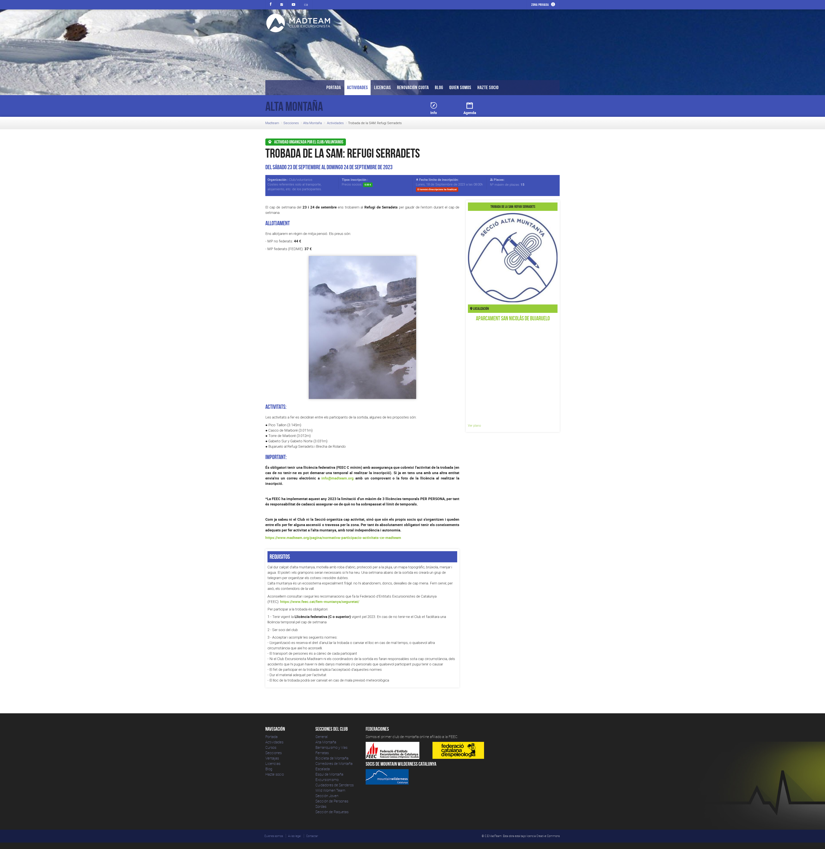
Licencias (382, 87)
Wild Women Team (330, 790)
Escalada (322, 768)
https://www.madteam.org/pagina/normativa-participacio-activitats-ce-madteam (333, 537)
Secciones (291, 123)
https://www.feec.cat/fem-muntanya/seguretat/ (319, 601)
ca (306, 4)
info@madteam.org (337, 478)
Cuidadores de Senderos (334, 784)
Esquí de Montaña (329, 774)
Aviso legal (294, 836)
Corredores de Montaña (334, 763)
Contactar (312, 836)
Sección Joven (326, 795)
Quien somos (460, 87)
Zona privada (540, 4)
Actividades (357, 87)
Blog (439, 87)
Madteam (272, 123)
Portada (333, 87)
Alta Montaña (312, 123)
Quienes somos (273, 836)
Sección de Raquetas (331, 811)
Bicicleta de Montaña (331, 758)
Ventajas (272, 758)
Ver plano (474, 426)
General (321, 736)
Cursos (270, 747)
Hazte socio (488, 87)
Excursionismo (327, 779)
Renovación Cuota (413, 87)
